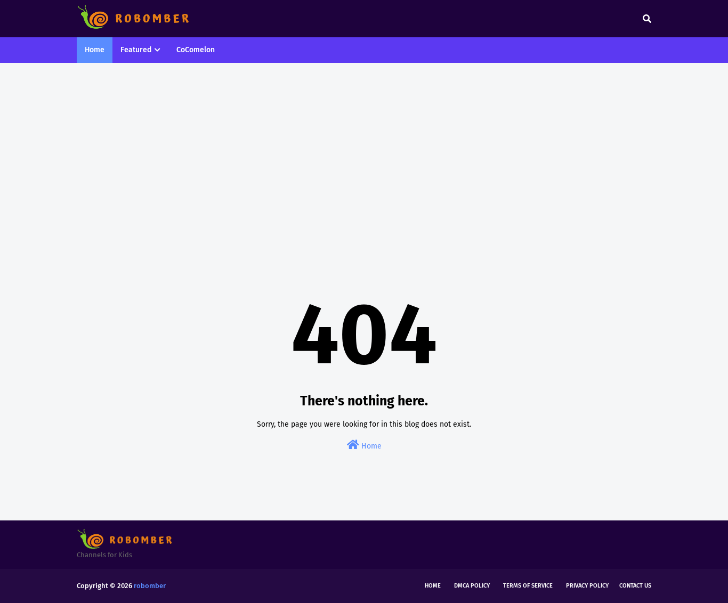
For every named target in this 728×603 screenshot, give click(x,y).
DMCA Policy (472, 585)
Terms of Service (528, 585)
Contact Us (635, 585)
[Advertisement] (364, 153)
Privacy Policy (587, 585)
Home (370, 446)
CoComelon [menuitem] (195, 49)
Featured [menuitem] (135, 49)
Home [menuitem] (94, 49)
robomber (150, 586)
